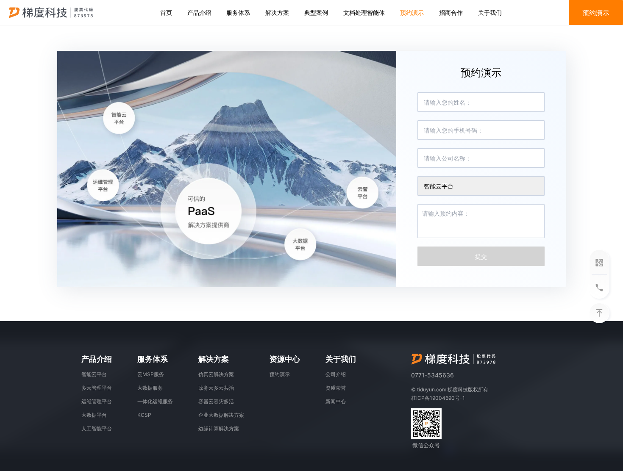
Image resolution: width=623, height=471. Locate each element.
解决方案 (277, 12)
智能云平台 (94, 374)
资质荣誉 (335, 388)
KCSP (144, 415)
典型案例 (316, 12)
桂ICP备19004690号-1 (438, 398)
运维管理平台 (96, 401)
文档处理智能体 (364, 12)
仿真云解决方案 (216, 374)
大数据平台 (94, 415)
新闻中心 (335, 401)
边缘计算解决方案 (218, 428)
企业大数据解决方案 (221, 415)
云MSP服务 (150, 374)
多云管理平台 (96, 388)
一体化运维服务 (155, 401)
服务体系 (238, 12)
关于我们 (490, 12)
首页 (166, 12)
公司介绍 (335, 374)
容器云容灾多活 (216, 401)
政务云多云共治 (216, 388)
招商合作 (451, 12)
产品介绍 (199, 12)
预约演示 (412, 12)
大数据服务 (150, 388)
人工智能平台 (96, 428)
